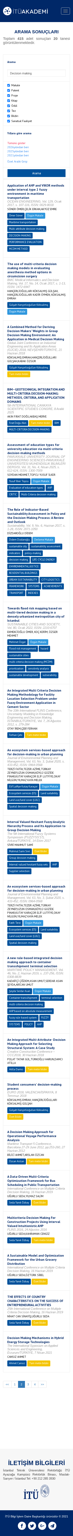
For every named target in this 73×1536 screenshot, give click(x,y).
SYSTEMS (33, 586)
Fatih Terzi (15, 923)
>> (42, 1384)
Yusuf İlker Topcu (19, 481)
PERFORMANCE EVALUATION (25, 242)
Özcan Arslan (16, 1161)
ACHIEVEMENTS (53, 586)
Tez (13, 111)
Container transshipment (23, 998)
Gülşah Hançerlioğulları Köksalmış (28, 305)
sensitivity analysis (38, 668)
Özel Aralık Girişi (17, 161)
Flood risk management (22, 648)
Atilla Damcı (16, 1069)
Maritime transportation (22, 222)
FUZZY (45, 1017)
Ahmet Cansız (17, 1363)
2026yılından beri (18, 147)
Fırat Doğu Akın (17, 423)
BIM (57, 423)
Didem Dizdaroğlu (19, 539)
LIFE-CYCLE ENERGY (43, 559)
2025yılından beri (18, 151)
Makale (15, 85)
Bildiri (14, 116)
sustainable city (18, 546)
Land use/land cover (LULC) (24, 800)
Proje (14, 95)
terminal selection (52, 998)
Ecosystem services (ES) (22, 793)
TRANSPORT (16, 593)
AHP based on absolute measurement (30, 1011)
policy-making (33, 553)
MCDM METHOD (18, 249)
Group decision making (22, 858)
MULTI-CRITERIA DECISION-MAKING (29, 429)
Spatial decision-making (22, 806)
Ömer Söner (16, 215)
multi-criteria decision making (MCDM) (31, 662)
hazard (44, 648)
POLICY (29, 1024)
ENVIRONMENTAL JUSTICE (24, 566)
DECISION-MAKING (20, 235)
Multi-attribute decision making (26, 229)
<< (7, 1384)
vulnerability (50, 675)
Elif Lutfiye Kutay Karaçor (23, 786)
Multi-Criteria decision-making (38, 494)
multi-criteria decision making (26, 1004)
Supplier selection (19, 871)
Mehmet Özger (17, 642)
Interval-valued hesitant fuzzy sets (28, 864)
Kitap (14, 100)
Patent (15, 90)
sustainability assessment (45, 546)
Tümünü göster (16, 143)
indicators (14, 553)
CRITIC (13, 494)
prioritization (16, 668)
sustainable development (23, 675)
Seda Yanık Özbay (19, 1202)
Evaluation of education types (26, 487)
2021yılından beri (18, 155)
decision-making (18, 559)
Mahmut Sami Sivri (19, 851)
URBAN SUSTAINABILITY (23, 579)
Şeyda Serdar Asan (19, 991)
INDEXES (33, 593)
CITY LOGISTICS (50, 579)
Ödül (14, 105)
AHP (49, 487)
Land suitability (49, 793)
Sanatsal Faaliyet (21, 121)
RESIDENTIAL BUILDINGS (23, 573)
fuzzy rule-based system (23, 1017)
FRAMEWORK (16, 586)
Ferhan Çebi (15, 735)
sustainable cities (19, 655)
